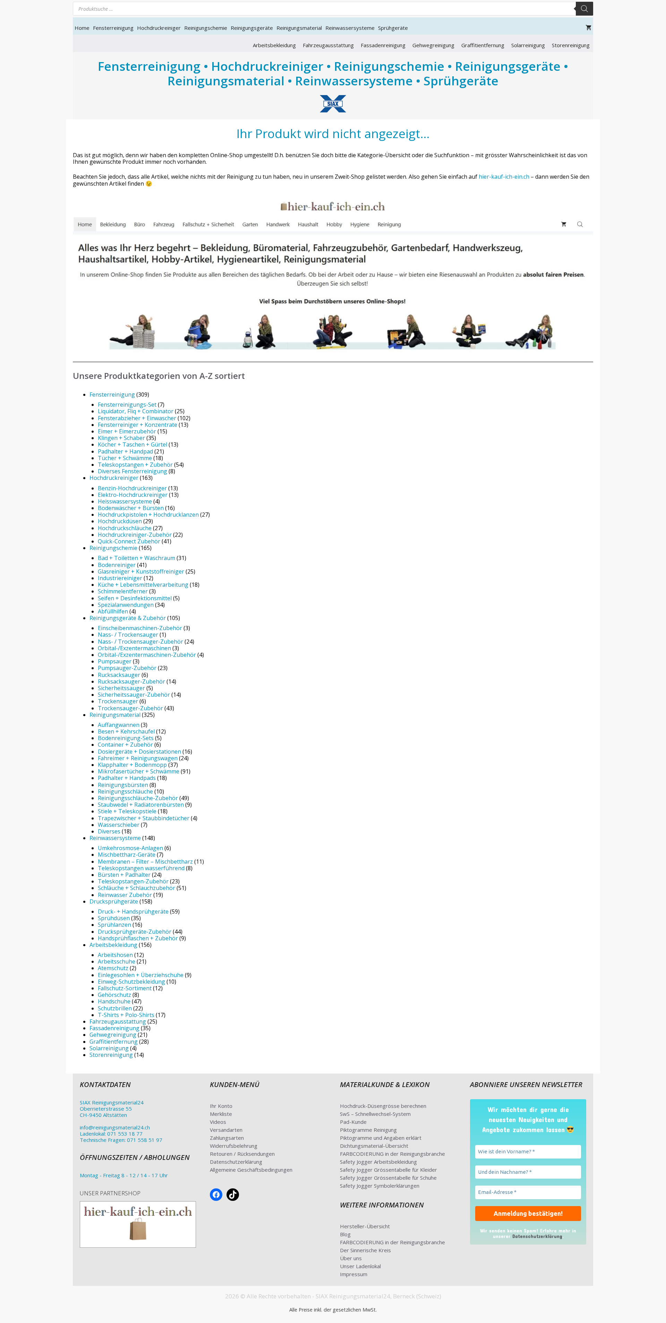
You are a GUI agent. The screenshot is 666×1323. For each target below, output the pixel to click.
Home (82, 27)
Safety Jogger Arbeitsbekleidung (378, 1161)
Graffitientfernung (482, 45)
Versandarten (226, 1129)
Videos (218, 1121)
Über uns (351, 1258)
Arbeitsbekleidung (274, 45)
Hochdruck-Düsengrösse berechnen (383, 1105)
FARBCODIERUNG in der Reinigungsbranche (392, 1153)
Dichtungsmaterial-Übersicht (374, 1145)
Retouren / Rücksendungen (242, 1153)
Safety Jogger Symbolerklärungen (379, 1185)
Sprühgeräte (393, 27)
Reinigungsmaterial (299, 27)
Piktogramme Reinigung (368, 1129)
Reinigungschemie (205, 27)
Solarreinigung (528, 45)
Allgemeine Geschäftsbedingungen (251, 1169)
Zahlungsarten (227, 1137)
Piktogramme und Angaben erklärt (380, 1137)
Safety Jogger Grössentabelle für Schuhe (388, 1177)
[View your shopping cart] (588, 28)
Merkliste (221, 1113)
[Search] (584, 9)
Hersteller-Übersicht (365, 1226)
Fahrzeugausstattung (328, 45)
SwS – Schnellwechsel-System (375, 1113)
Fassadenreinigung (383, 45)
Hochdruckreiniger (159, 27)
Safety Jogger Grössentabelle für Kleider (388, 1169)
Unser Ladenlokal (360, 1266)
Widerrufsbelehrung (233, 1145)
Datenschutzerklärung (236, 1161)
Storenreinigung (571, 45)
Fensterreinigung (113, 27)
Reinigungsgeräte (252, 27)
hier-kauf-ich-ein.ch (504, 176)
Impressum (353, 1274)
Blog (345, 1234)
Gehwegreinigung (433, 45)
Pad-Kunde (353, 1121)
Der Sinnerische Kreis (365, 1250)
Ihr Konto (221, 1105)
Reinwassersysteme (350, 27)
